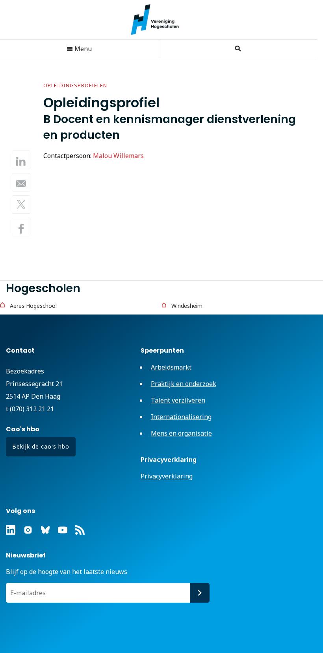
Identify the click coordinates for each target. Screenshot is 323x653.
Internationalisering (181, 416)
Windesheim (186, 305)
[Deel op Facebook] (21, 227)
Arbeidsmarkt (171, 367)
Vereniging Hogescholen (158, 19)
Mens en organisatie (181, 433)
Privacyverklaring (167, 476)
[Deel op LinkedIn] (21, 160)
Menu (82, 48)
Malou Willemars (118, 155)
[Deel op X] (21, 204)
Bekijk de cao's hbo (40, 446)
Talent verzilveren (178, 400)
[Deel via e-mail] (21, 182)
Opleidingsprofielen (75, 85)
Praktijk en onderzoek (183, 383)
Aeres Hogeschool (33, 305)
